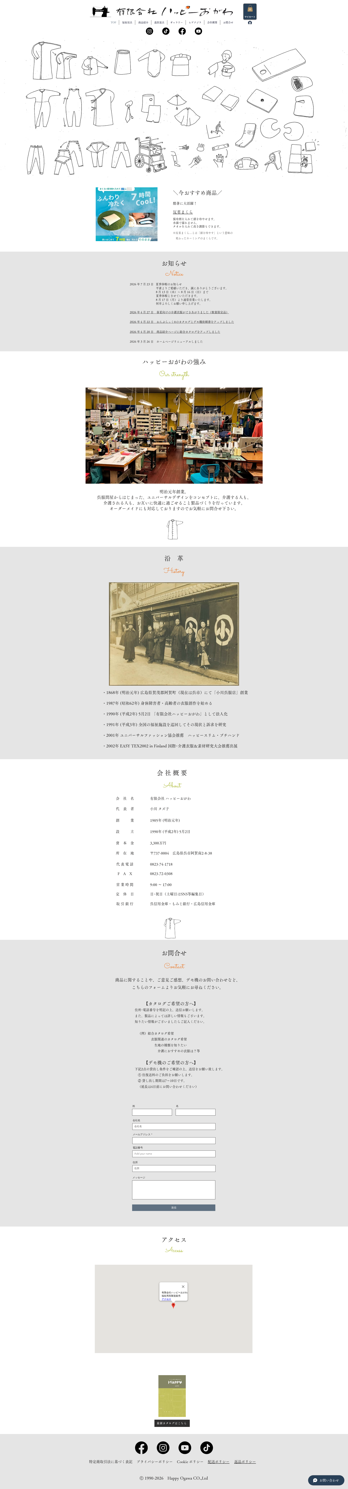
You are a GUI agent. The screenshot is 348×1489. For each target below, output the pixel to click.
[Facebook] (182, 31)
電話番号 (138, 1147)
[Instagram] (149, 31)
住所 (135, 1162)
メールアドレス (141, 1134)
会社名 (136, 1120)
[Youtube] (198, 31)
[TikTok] (165, 31)
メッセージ (138, 1177)
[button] (250, 8)
